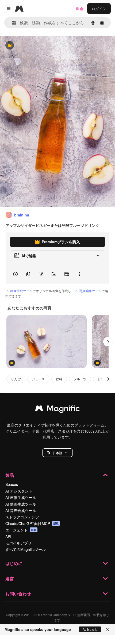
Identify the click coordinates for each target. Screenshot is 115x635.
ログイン (98, 8)
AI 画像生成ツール (19, 290)
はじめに (13, 563)
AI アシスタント (18, 491)
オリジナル (37, 45)
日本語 (57, 452)
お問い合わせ (18, 594)
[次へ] (108, 341)
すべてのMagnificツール (25, 549)
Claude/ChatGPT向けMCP (32, 523)
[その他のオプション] (79, 274)
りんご (16, 378)
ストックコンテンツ (22, 516)
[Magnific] (57, 409)
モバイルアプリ (18, 543)
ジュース (38, 378)
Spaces (11, 484)
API (8, 536)
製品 (9, 475)
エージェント (20, 529)
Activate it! (90, 629)
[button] (57, 452)
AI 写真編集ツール (88, 290)
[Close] (107, 629)
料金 (79, 8)
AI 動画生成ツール (20, 504)
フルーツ (80, 378)
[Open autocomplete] (12, 23)
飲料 (59, 378)
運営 (9, 578)
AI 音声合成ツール (20, 510)
